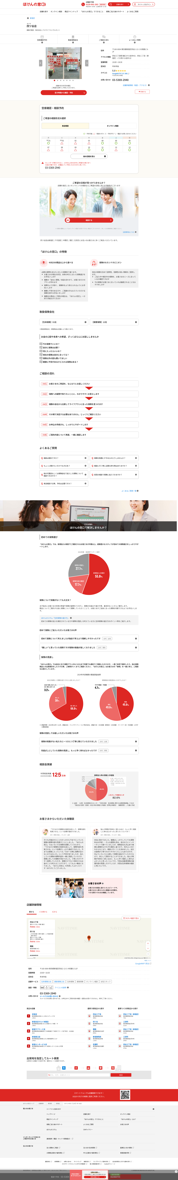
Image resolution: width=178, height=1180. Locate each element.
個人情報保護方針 (95, 1164)
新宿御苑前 (97, 1036)
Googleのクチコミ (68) (119, 73)
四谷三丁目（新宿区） (131, 1044)
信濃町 (95, 1044)
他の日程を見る (89, 156)
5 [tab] (67, 80)
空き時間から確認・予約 (64, 92)
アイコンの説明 (61, 987)
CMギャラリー (88, 1129)
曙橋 (94, 1029)
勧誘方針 (86, 1161)
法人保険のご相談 (52, 1148)
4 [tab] (64, 80)
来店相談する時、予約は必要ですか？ (58, 483)
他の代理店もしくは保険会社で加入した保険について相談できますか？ (63, 474)
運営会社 (47, 1161)
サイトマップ (77, 1161)
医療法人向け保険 (126, 1148)
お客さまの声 (124, 1124)
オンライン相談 (56, 11)
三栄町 (125, 1021)
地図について (147, 960)
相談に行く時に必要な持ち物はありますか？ (110, 466)
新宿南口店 (36, 1036)
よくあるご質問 (132, 11)
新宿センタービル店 (39, 1044)
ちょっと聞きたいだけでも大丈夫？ (57, 466)
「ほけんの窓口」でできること (92, 11)
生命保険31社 (46, 981)
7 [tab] (73, 80)
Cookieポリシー (108, 1164)
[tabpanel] (63, 63)
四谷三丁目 (97, 1014)
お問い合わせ (67, 1161)
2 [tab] (58, 80)
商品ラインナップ (71, 11)
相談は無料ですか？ (51, 458)
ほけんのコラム (52, 1129)
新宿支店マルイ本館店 (40, 1021)
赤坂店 (34, 1014)
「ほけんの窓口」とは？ (128, 1119)
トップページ (51, 1114)
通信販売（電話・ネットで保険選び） (59, 1139)
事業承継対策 (124, 1153)
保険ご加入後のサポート (115, 11)
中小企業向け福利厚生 (90, 1153)
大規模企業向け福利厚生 (54, 1153)
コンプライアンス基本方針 (100, 1161)
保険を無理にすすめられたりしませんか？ (109, 458)
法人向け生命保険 (89, 1148)
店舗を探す (44, 11)
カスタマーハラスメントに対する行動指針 (73, 1164)
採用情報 (56, 1161)
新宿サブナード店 (38, 1029)
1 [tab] (54, 80)
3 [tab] (61, 80)
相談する (79, 220)
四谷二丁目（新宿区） (131, 1014)
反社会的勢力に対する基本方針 (121, 1161)
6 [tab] (70, 80)
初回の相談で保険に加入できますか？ (108, 474)
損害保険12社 (59, 981)
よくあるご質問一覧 (129, 491)
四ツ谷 (95, 1021)
